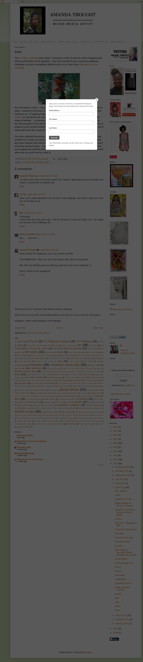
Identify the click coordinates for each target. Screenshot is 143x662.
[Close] (96, 99)
